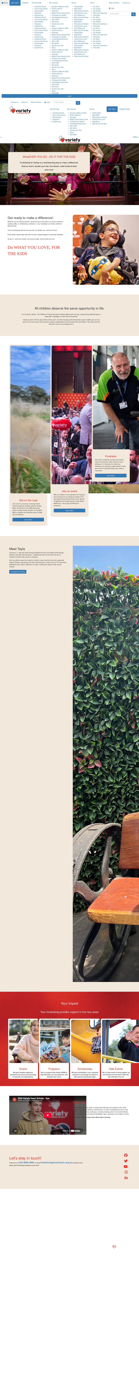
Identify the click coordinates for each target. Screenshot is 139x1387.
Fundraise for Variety (59, 15)
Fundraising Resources (60, 17)
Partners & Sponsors (100, 13)
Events (74, 3)
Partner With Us (75, 115)
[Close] (138, 137)
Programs (38, 13)
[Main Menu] (1, 137)
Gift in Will (73, 126)
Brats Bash (78, 9)
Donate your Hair (58, 24)
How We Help (36, 3)
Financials (96, 15)
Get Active (55, 22)
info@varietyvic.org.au (18, 1194)
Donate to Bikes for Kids (60, 6)
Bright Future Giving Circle (61, 13)
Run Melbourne (79, 15)
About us (25, 102)
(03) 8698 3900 (16, 1192)
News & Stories (114, 3)
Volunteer (55, 11)
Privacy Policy (22, 1204)
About (92, 3)
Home (5, 3)
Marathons (96, 121)
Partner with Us (57, 9)
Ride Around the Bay (99, 124)
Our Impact (97, 9)
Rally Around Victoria (81, 11)
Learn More (28, 520)
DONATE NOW (124, 109)
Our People (97, 11)
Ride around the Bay (81, 17)
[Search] (133, 14)
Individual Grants (40, 6)
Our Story (96, 6)
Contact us (126, 3)
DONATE (25, 3)
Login (112, 8)
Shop (53, 26)
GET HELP (15, 3)
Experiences (39, 15)
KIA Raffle (55, 93)
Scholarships (39, 11)
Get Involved (53, 3)
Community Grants (41, 9)
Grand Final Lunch (80, 13)
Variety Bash (78, 6)
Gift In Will (55, 19)
